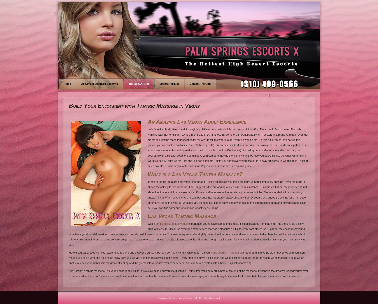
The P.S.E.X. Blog (139, 83)
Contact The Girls (200, 83)
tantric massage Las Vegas (172, 223)
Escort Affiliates (169, 83)
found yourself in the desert (226, 252)
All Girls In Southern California (100, 83)
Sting (161, 197)
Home (67, 83)
